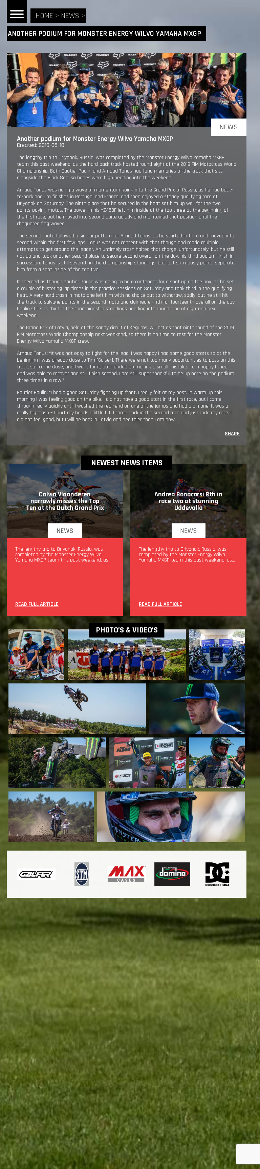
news (70, 16)
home (44, 16)
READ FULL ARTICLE (37, 605)
